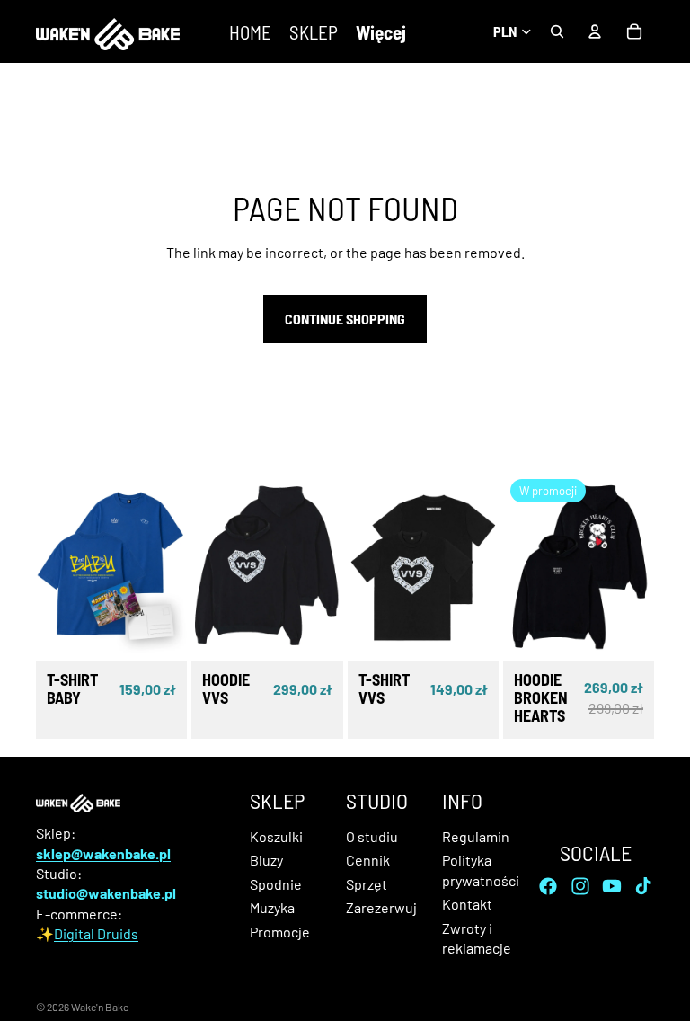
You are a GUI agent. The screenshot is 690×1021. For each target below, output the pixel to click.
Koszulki (276, 836)
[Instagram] (580, 886)
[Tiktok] (643, 886)
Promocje (280, 931)
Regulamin (475, 836)
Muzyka (272, 908)
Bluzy (266, 860)
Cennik (368, 860)
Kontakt (467, 904)
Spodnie (276, 883)
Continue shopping (345, 318)
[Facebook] (548, 886)
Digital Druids (96, 934)
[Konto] (595, 31)
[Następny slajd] (167, 566)
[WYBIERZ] (159, 633)
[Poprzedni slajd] (55, 566)
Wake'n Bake (99, 1006)
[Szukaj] (557, 31)
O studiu (372, 836)
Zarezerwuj (381, 908)
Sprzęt (366, 883)
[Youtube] (612, 886)
